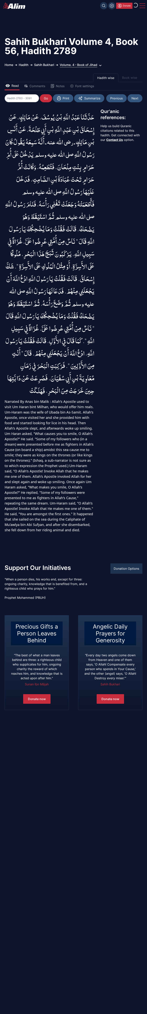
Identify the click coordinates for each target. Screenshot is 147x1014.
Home (9, 65)
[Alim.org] (15, 6)
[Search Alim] (103, 5)
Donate (127, 5)
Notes (60, 86)
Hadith (24, 65)
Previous (116, 98)
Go (46, 98)
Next (134, 98)
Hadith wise (105, 78)
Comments (37, 86)
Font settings (84, 86)
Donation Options (126, 568)
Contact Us (114, 140)
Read (15, 86)
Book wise (129, 78)
